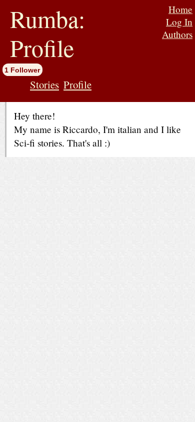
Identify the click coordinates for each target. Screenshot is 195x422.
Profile (78, 85)
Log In (179, 22)
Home (180, 9)
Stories (44, 85)
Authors (177, 34)
